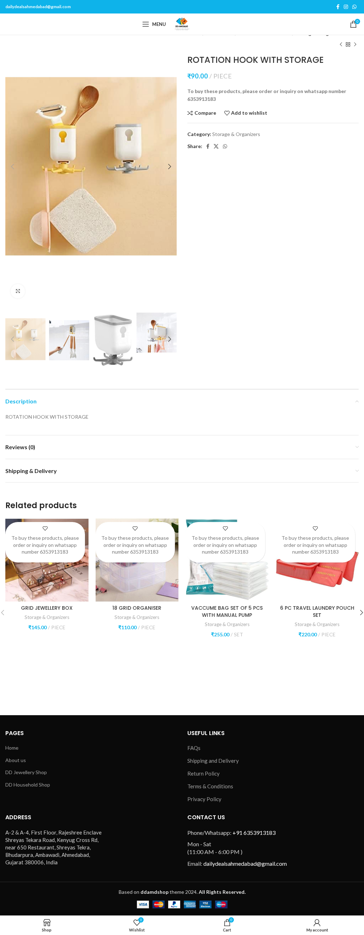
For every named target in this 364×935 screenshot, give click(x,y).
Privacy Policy (204, 799)
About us (15, 760)
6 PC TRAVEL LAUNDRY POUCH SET (317, 611)
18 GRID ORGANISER (136, 607)
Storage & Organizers (236, 134)
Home (11, 748)
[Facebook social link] (338, 6)
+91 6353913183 (253, 832)
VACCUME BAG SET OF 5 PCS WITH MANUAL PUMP (227, 611)
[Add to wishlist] (45, 528)
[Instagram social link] (346, 6)
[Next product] (355, 44)
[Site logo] (182, 24)
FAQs (193, 748)
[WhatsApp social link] (354, 6)
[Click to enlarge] (18, 291)
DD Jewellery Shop (26, 772)
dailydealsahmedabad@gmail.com (38, 6)
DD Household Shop (27, 785)
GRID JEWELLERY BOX (47, 607)
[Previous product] (340, 44)
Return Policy (203, 773)
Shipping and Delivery (213, 760)
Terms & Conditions (210, 786)
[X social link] (216, 146)
